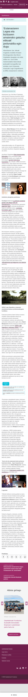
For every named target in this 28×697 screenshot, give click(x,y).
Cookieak (4, 657)
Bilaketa (21, 4)
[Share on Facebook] (3, 557)
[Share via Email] (12, 557)
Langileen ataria (14, 1)
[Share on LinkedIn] (16, 557)
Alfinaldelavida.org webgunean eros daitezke (14, 262)
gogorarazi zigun (6, 206)
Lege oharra (5, 652)
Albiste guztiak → (14, 634)
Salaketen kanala (6, 660)
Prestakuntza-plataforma (6, 4)
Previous (2, 603)
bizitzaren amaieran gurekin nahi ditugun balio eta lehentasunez (13, 202)
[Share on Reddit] (25, 557)
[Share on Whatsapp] (20, 557)
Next (26, 603)
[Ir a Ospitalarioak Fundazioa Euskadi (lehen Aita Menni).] (4, 19)
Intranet (15, 4)
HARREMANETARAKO (7, 649)
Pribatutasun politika (6, 654)
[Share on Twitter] (7, 557)
